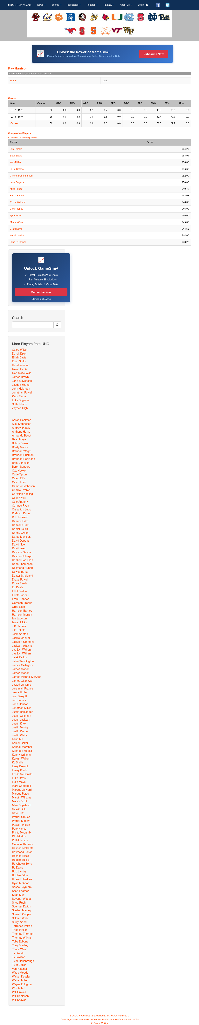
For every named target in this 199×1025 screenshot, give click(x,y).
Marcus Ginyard (22, 789)
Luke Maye (19, 782)
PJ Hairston (19, 836)
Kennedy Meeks (22, 751)
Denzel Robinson (22, 560)
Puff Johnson (20, 840)
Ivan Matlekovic (21, 373)
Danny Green (20, 533)
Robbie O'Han (20, 875)
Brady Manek (20, 447)
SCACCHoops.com (19, 5)
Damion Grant (20, 525)
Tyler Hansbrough (23, 961)
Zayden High (20, 408)
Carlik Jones (16, 208)
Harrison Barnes (22, 610)
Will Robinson (20, 996)
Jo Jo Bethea (17, 169)
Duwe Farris (19, 583)
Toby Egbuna (20, 941)
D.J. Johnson (20, 517)
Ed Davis (17, 587)
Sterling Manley (21, 910)
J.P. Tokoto (18, 630)
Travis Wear (19, 949)
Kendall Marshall (22, 747)
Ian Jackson (19, 618)
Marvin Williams (21, 797)
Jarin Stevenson (22, 381)
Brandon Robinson (23, 459)
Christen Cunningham (21, 175)
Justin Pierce (20, 731)
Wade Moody (20, 972)
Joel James (19, 700)
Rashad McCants (22, 848)
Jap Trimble (16, 149)
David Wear (19, 548)
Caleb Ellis (18, 478)
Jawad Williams (21, 684)
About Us (125, 5)
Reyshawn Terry (22, 863)
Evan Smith (19, 361)
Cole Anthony (20, 501)
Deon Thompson (22, 564)
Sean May (18, 895)
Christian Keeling (22, 494)
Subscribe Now (154, 53)
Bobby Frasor (20, 443)
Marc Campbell (21, 786)
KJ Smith (17, 762)
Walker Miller (20, 980)
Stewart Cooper (21, 914)
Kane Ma (17, 739)
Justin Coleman (21, 716)
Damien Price (20, 521)
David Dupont (20, 540)
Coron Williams (18, 202)
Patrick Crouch (21, 817)
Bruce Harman (17, 195)
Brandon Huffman (23, 455)
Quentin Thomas (22, 844)
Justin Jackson (21, 719)
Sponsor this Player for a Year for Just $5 (29, 73)
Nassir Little (19, 809)
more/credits (131, 1019)
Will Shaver (19, 1000)
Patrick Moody (21, 821)
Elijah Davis (19, 357)
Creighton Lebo (21, 509)
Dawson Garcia (21, 552)
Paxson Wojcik (21, 824)
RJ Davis (17, 867)
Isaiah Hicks (19, 622)
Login (142, 5)
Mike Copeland (21, 805)
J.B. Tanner (19, 626)
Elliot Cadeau (20, 591)
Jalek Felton (19, 657)
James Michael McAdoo (26, 677)
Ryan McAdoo (20, 883)
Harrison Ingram (22, 614)
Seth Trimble (20, 404)
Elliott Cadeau (20, 595)
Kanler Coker (20, 743)
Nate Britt (18, 813)
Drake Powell (20, 579)
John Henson (20, 704)
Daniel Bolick (20, 529)
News (40, 5)
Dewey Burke (20, 572)
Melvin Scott (19, 801)
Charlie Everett (21, 490)
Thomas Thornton (23, 933)
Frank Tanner (20, 599)
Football (91, 5)
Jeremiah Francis (22, 688)
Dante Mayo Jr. (21, 536)
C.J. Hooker (19, 470)
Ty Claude (18, 953)
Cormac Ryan (20, 505)
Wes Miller (15, 162)
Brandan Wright (21, 451)
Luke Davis (19, 778)
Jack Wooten (20, 634)
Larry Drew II (20, 766)
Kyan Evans (19, 396)
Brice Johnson (21, 463)
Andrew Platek (21, 427)
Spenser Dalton (21, 906)
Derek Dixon (19, 353)
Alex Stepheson (21, 424)
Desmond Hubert (22, 568)
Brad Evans (16, 155)
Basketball (73, 5)
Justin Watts (19, 735)
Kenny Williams (21, 754)
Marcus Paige (20, 793)
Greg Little (18, 607)
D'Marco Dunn (21, 513)
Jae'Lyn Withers (21, 649)
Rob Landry (19, 871)
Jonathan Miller (21, 708)
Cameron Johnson (23, 486)
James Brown (20, 377)
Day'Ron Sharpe (22, 556)
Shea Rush (19, 902)
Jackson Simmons (23, 642)
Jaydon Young (21, 384)
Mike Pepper (16, 189)
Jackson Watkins (22, 645)
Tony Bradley (20, 945)
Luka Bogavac (17, 182)
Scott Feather (20, 891)
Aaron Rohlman (21, 420)
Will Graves (19, 992)
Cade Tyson (19, 474)
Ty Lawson (18, 957)
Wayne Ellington (22, 984)
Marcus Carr (16, 222)
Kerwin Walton (17, 235)
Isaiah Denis (19, 369)
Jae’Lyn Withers (21, 653)
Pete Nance (19, 828)
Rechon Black (20, 856)
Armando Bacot (21, 435)
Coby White (19, 498)
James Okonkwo (22, 680)
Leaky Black (19, 770)
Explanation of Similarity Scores (23, 137)
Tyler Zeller (19, 965)
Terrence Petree (22, 926)
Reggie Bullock (21, 860)
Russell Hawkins (22, 879)
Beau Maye (19, 439)
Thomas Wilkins (21, 937)
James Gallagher (22, 665)
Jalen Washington (23, 661)
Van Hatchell (19, 969)
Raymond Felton (22, 852)
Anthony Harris (21, 431)
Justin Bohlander (22, 712)
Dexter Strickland (22, 575)
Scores (56, 5)
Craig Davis (16, 228)
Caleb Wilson (20, 349)
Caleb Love (19, 482)
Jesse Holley (20, 692)
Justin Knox (19, 723)
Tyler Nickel (16, 215)
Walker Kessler (21, 976)
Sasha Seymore (22, 887)
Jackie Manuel (21, 638)
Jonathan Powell (22, 392)
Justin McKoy (20, 727)
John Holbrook (21, 388)
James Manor (20, 669)
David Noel (18, 544)
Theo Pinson (20, 930)
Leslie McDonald (22, 774)
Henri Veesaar (21, 365)
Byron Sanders (21, 466)
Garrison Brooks (22, 603)
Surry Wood (19, 922)
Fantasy (108, 5)
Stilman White (20, 918)
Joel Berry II (19, 696)
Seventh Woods (21, 898)
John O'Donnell (18, 242)
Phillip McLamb (21, 832)
